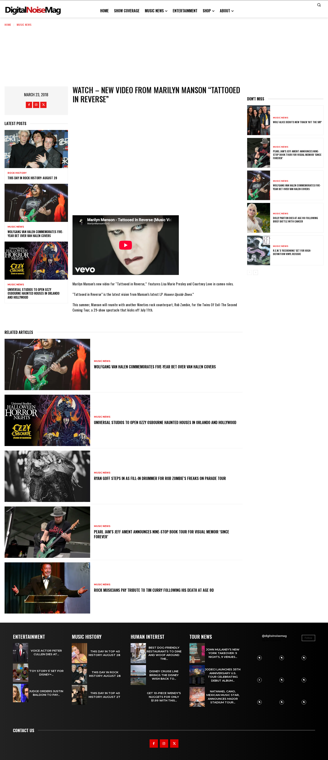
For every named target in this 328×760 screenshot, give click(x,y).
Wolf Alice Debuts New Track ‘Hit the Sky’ (297, 122)
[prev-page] (249, 272)
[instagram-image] (259, 658)
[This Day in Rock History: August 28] (36, 149)
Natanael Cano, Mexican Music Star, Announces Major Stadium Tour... (222, 697)
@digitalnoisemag (274, 636)
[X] (43, 105)
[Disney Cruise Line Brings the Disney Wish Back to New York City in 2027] (138, 675)
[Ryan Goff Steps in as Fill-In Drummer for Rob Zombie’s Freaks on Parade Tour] (47, 476)
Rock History (17, 173)
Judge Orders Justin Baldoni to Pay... (46, 693)
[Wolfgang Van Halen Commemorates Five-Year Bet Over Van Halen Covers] (36, 203)
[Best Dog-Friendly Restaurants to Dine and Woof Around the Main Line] (138, 653)
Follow (308, 637)
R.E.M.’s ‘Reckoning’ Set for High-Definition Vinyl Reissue (292, 252)
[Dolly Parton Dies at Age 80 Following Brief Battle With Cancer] (258, 218)
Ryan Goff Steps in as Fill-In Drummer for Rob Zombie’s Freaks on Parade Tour (160, 478)
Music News (24, 25)
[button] (318, 4)
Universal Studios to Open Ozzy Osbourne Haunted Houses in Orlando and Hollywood (33, 293)
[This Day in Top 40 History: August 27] (79, 695)
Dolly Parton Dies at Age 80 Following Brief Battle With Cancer (295, 219)
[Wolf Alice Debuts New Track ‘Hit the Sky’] (258, 120)
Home (8, 25)
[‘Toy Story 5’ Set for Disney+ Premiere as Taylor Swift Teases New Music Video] (20, 673)
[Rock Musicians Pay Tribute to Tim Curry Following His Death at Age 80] (47, 588)
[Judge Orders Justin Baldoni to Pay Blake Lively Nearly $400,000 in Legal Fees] (20, 693)
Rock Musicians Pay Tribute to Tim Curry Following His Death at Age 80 (154, 590)
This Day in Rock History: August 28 (33, 178)
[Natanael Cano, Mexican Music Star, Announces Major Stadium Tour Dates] (197, 697)
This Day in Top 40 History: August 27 (105, 695)
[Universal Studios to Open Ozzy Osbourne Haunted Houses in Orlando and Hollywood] (36, 260)
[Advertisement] (164, 55)
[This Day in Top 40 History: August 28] (79, 653)
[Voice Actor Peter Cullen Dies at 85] (20, 652)
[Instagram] (36, 105)
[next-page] (255, 272)
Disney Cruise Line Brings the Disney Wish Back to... (164, 674)
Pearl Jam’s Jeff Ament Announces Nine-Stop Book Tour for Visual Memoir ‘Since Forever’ (161, 534)
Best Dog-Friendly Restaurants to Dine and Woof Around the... (164, 653)
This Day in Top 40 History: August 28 (105, 653)
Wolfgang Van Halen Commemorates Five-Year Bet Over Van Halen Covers (35, 233)
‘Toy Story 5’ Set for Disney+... (46, 672)
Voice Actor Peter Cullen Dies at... (46, 652)
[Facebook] (29, 105)
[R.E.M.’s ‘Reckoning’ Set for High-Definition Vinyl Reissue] (258, 250)
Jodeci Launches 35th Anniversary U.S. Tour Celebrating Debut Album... (222, 675)
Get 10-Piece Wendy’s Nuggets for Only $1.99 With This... (164, 696)
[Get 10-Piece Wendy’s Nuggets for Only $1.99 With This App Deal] (138, 697)
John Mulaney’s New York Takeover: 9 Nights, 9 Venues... (222, 653)
